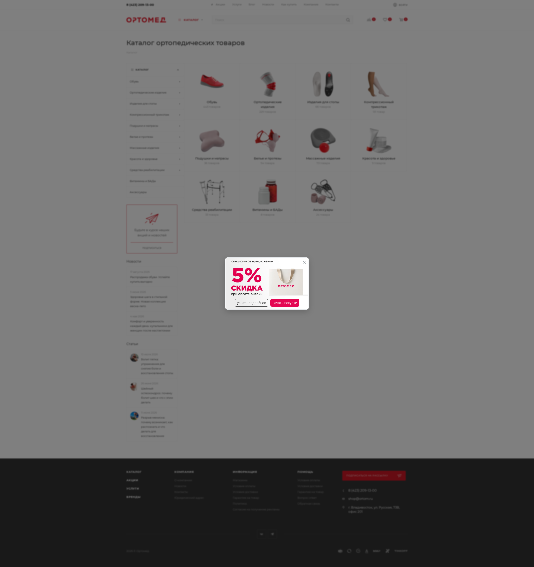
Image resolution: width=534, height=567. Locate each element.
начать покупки (284, 303)
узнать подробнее (251, 303)
